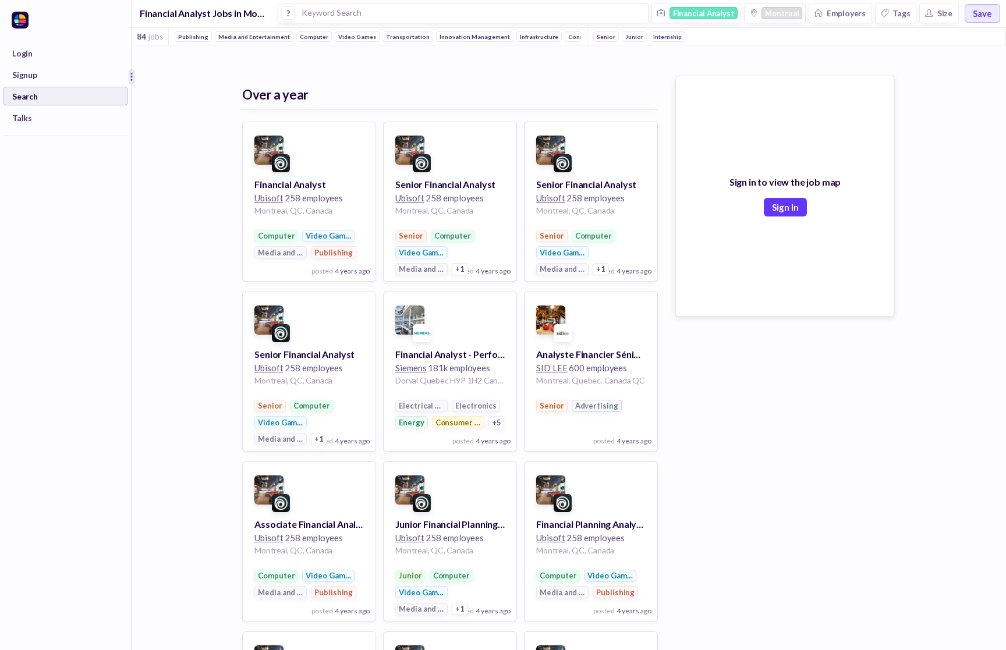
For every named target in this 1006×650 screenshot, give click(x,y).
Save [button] (982, 13)
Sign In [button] (785, 207)
